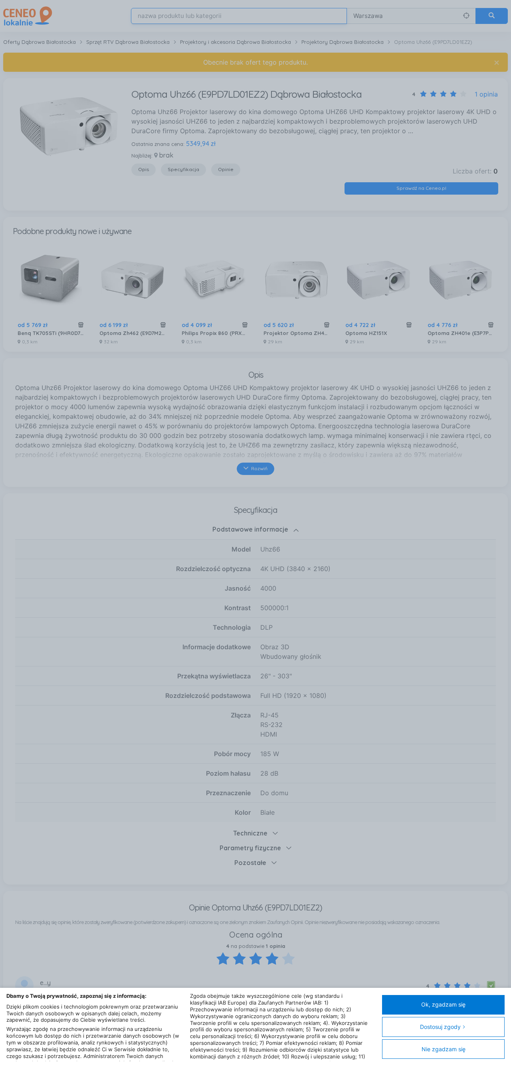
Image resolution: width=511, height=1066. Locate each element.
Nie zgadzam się (443, 1049)
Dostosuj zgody (440, 1026)
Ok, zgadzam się (443, 1004)
